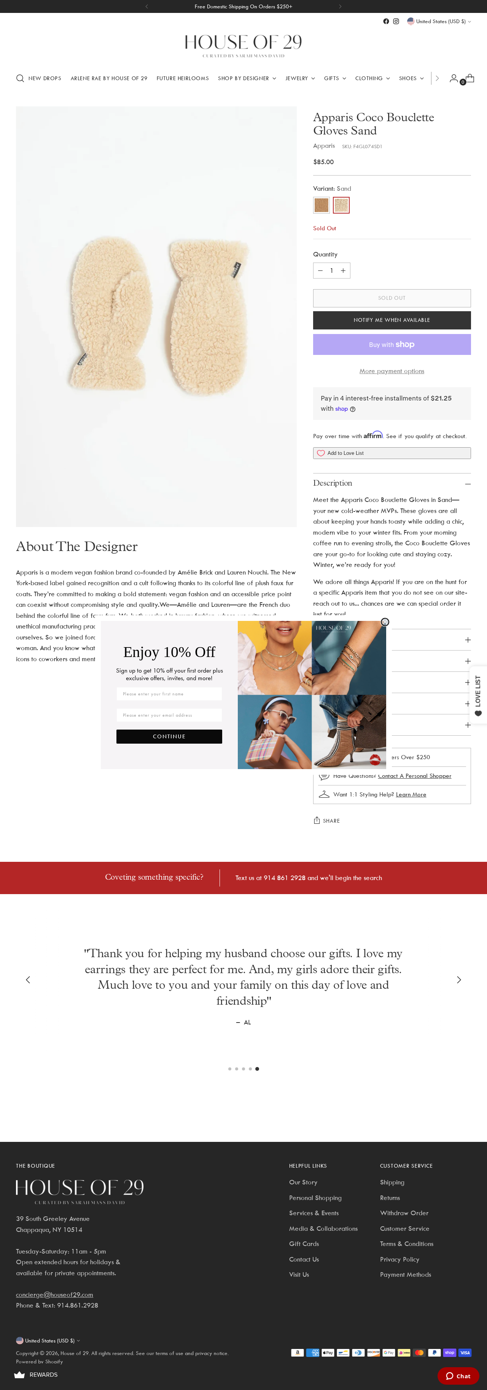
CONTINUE (169, 736)
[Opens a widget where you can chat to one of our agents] (458, 1376)
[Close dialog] (385, 622)
